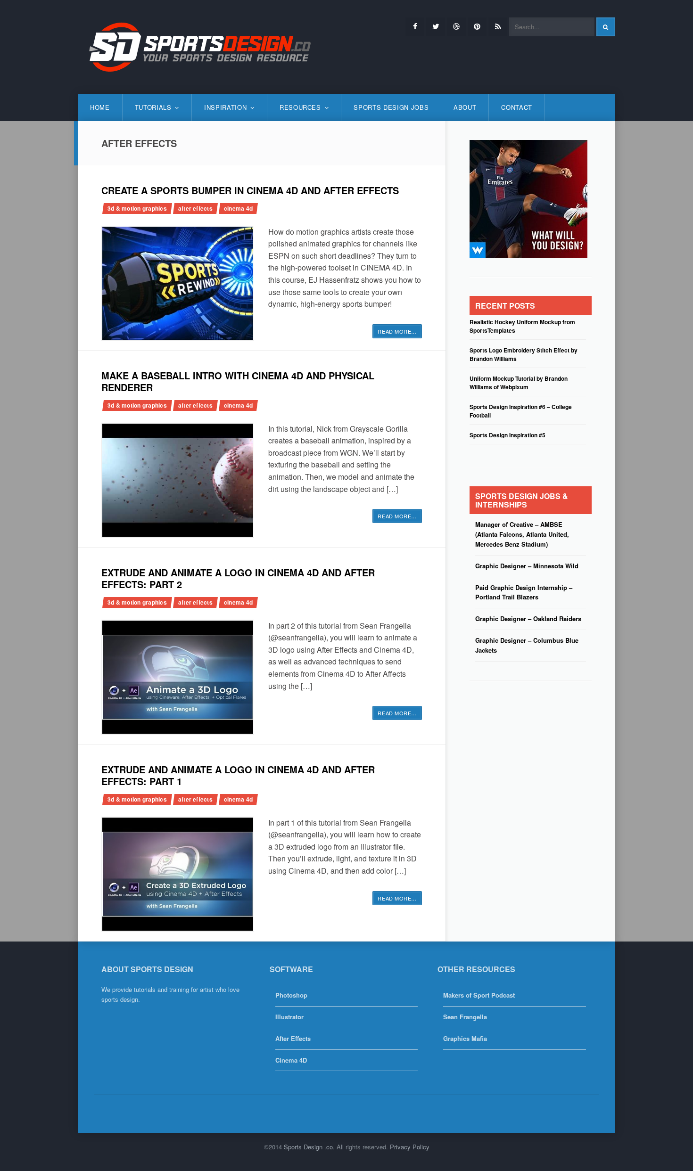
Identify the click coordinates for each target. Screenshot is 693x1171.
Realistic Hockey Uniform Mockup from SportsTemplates (522, 326)
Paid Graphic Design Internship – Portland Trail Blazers (523, 592)
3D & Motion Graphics (137, 208)
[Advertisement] (528, 759)
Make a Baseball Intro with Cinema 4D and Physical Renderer (237, 381)
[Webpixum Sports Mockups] (528, 197)
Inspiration (225, 107)
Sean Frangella (465, 1016)
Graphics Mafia (465, 1038)
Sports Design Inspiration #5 (507, 435)
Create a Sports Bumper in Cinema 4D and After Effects (250, 190)
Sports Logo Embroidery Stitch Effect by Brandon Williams (524, 354)
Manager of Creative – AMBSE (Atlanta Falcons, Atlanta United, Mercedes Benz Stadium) (522, 534)
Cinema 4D (238, 208)
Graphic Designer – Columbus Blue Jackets (526, 645)
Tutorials (153, 107)
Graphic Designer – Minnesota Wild (526, 565)
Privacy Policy (409, 1146)
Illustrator (289, 1016)
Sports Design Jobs (391, 107)
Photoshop (291, 995)
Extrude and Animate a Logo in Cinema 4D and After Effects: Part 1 (238, 775)
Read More (397, 331)
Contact (516, 107)
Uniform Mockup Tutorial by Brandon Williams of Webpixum (519, 382)
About (465, 107)
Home (100, 107)
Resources (300, 107)
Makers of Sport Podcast (479, 995)
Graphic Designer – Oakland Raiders (528, 618)
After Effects (195, 208)
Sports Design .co (308, 1146)
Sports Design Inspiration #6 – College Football (521, 410)
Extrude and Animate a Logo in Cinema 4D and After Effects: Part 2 (238, 578)
